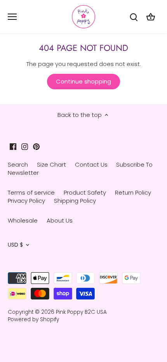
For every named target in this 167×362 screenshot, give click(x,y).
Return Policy (133, 192)
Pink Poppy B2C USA (81, 312)
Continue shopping (83, 81)
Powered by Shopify (33, 319)
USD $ (15, 245)
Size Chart (51, 164)
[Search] (133, 17)
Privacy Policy (26, 201)
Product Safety (85, 192)
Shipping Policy (75, 201)
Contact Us (91, 164)
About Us (60, 220)
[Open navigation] (12, 17)
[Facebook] (13, 146)
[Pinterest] (36, 146)
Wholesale (23, 220)
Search (18, 164)
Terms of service (31, 192)
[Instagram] (24, 146)
